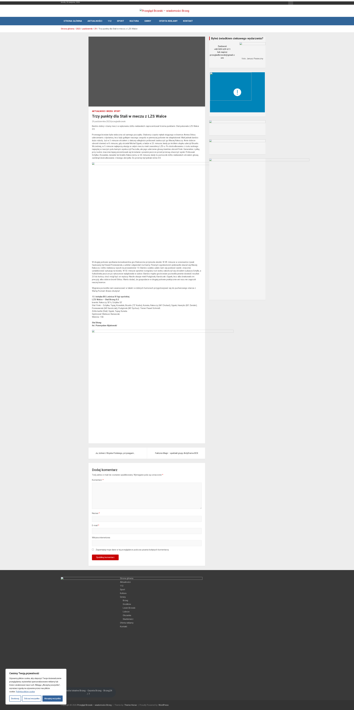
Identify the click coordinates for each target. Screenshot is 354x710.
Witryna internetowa (101, 537)
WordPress (163, 705)
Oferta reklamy (168, 21)
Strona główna (73, 21)
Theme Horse (130, 705)
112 (109, 21)
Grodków (127, 604)
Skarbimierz (128, 619)
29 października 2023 (101, 121)
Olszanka (127, 615)
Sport (120, 21)
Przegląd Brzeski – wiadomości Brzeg (94, 705)
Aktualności (95, 21)
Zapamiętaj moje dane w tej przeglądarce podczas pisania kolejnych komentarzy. (132, 549)
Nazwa (96, 513)
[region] (36, 686)
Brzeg (109, 111)
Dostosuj (15, 698)
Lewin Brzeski (129, 608)
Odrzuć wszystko (32, 698)
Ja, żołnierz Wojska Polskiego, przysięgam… (115, 453)
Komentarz (98, 480)
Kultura (134, 21)
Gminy (147, 21)
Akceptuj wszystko (52, 698)
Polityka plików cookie (25, 692)
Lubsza (126, 611)
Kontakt (188, 21)
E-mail (95, 525)
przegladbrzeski (118, 121)
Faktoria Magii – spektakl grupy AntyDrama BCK (176, 453)
